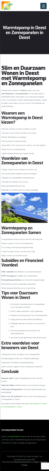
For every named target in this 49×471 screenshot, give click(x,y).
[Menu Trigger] (43, 6)
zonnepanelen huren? (17, 436)
